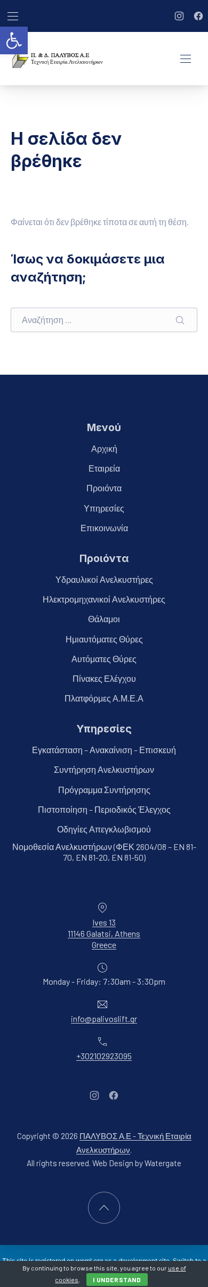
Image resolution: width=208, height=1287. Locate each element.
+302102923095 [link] (104, 1055)
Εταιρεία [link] (104, 468)
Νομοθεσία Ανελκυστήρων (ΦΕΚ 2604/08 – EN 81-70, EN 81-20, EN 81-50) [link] (104, 852)
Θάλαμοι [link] (104, 619)
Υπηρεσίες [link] (104, 507)
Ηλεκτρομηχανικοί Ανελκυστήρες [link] (104, 599)
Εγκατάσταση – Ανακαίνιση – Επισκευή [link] (104, 750)
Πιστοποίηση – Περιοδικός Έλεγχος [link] (104, 809)
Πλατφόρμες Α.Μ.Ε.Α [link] (104, 698)
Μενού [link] (104, 427)
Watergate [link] (163, 1163)
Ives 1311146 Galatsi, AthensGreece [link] (104, 933)
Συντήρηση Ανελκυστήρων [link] (104, 769)
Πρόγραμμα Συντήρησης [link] (104, 789)
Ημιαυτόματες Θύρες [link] (104, 638)
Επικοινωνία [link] (104, 527)
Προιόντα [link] (104, 488)
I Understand (117, 1279)
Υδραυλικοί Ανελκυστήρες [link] (104, 579)
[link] (14, 40)
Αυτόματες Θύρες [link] (104, 658)
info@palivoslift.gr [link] (104, 1018)
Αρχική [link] (104, 448)
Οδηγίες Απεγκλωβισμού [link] (104, 829)
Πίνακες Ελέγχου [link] (104, 678)
